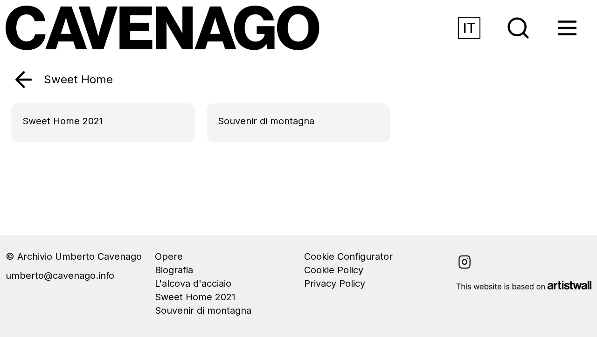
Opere (169, 256)
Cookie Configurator (348, 256)
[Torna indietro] (23, 79)
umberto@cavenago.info (60, 275)
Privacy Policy (334, 283)
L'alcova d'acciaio (193, 283)
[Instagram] (464, 262)
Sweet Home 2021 (195, 297)
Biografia (174, 270)
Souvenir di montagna (203, 310)
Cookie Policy (333, 270)
